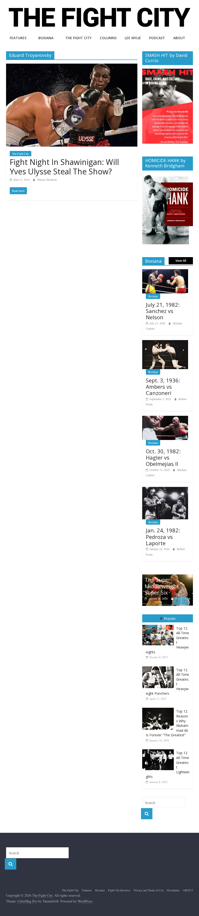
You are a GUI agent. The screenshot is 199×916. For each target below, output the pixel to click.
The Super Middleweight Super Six (162, 586)
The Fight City (78, 38)
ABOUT (179, 38)
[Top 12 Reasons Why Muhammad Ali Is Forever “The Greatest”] (159, 708)
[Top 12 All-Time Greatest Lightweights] (159, 749)
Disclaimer (173, 890)
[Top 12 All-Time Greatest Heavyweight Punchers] (159, 666)
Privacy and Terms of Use (149, 890)
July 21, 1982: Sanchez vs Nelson (163, 311)
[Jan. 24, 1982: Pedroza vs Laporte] (165, 489)
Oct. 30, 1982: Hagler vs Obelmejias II (163, 457)
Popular (170, 618)
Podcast (157, 38)
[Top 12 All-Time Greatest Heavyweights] (159, 625)
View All (180, 261)
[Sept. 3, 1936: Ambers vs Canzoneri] (165, 342)
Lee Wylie (133, 38)
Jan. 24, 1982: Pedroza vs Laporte (163, 537)
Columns (108, 38)
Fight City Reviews (119, 890)
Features (18, 38)
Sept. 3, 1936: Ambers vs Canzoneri (163, 387)
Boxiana (45, 38)
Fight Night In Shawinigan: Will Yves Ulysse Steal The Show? (64, 166)
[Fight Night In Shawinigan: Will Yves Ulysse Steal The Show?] (71, 66)
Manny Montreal (47, 179)
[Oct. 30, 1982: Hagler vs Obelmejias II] (165, 418)
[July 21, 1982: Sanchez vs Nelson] (165, 271)
